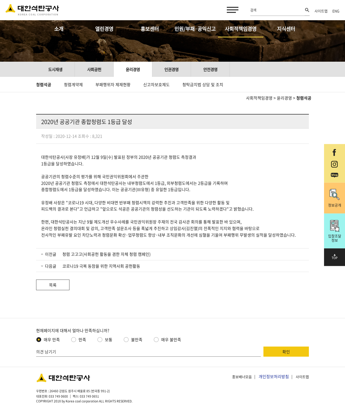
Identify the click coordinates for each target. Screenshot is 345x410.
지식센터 (286, 28)
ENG (335, 10)
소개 (58, 28)
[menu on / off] (231, 10)
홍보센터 (150, 28)
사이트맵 (321, 10)
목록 (53, 285)
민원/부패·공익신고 (195, 28)
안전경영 (210, 69)
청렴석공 (43, 84)
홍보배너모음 (242, 376)
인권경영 (171, 69)
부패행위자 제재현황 (113, 84)
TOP (335, 258)
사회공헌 (94, 69)
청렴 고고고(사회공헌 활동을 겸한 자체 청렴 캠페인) (106, 254)
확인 (286, 352)
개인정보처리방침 (274, 376)
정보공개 (334, 205)
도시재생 (55, 69)
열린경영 (104, 28)
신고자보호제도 (156, 84)
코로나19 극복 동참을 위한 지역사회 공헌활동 (100, 266)
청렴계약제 (73, 84)
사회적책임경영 (241, 28)
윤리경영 (133, 69)
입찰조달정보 (334, 237)
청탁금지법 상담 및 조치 (202, 84)
